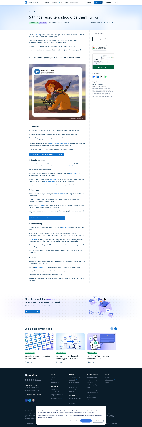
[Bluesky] (40, 380)
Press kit (107, 385)
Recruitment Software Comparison (74, 390)
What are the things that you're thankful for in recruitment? (104, 39)
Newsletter (71, 401)
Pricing (66, 2)
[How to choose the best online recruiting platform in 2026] (70, 341)
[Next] (115, 328)
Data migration (54, 389)
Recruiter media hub (74, 385)
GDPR (88, 387)
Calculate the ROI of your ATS (76, 398)
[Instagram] (34, 380)
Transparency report (92, 395)
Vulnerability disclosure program (93, 398)
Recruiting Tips (34, 22)
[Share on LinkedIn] (97, 76)
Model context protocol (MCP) (57, 395)
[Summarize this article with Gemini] (107, 22)
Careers (107, 382)
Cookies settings (74, 420)
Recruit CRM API (55, 392)
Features (54, 2)
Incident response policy (93, 390)
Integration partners (56, 398)
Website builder (55, 382)
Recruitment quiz (73, 387)
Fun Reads (43, 22)
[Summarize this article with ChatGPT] (102, 22)
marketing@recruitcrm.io (33, 410)
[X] (27, 380)
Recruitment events (74, 382)
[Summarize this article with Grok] (109, 22)
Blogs (35, 12)
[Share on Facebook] (93, 76)
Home (30, 12)
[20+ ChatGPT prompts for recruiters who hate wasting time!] (101, 341)
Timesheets (54, 380)
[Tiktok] (38, 380)
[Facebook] (25, 380)
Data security (90, 382)
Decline (98, 420)
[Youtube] (31, 380)
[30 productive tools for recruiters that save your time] (39, 341)
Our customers (72, 403)
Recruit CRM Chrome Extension (34, 394)
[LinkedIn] (29, 380)
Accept (86, 420)
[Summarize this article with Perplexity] (112, 22)
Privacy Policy (114, 423)
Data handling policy (92, 385)
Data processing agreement (94, 380)
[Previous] (111, 328)
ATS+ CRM (53, 377)
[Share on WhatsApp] (105, 76)
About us (107, 377)
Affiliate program (109, 380)
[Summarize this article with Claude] (104, 22)
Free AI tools (72, 380)
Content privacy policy (92, 377)
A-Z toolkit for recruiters (75, 377)
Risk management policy (93, 392)
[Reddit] (36, 380)
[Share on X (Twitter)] (101, 76)
